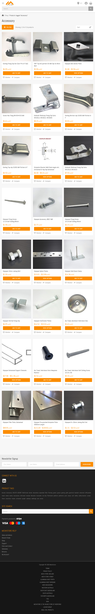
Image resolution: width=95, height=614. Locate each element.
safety (76, 496)
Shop (6, 15)
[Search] (90, 8)
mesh (3, 496)
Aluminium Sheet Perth (47, 579)
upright (24, 498)
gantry (54, 493)
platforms (61, 496)
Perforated (50, 496)
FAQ (47, 599)
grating (63, 493)
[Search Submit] (91, 511)
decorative (36, 493)
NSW (47, 601)
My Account (5, 554)
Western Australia (47, 588)
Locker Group (47, 607)
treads (13, 498)
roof (73, 496)
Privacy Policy (47, 571)
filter (46, 493)
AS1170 (15, 493)
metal (7, 496)
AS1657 (20, 493)
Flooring (50, 493)
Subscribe (87, 464)
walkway (28, 498)
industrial (81, 493)
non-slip (44, 496)
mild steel (22, 496)
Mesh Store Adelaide (47, 574)
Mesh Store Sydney (47, 577)
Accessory (9, 493)
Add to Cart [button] (16, 73)
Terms (47, 568)
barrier (30, 493)
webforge (33, 498)
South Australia (47, 593)
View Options (78, 73)
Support (4, 543)
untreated (18, 498)
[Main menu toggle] (2, 3)
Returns (4, 552)
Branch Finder (6, 538)
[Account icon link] (86, 3)
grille (67, 493)
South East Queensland (47, 590)
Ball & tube (25, 493)
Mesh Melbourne (47, 585)
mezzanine (16, 496)
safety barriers (82, 496)
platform (56, 496)
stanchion (8, 498)
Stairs (3, 498)
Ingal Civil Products (47, 610)
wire (38, 498)
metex (11, 496)
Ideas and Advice (7, 535)
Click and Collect (7, 546)
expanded (41, 493)
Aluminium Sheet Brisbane (47, 582)
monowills (39, 496)
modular (28, 496)
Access (4, 493)
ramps (69, 496)
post (66, 496)
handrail (76, 493)
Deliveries (5, 549)
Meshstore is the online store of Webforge (47, 604)
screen (89, 496)
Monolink (33, 496)
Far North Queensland (47, 596)
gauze (58, 493)
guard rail (71, 493)
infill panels (88, 493)
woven (41, 498)
